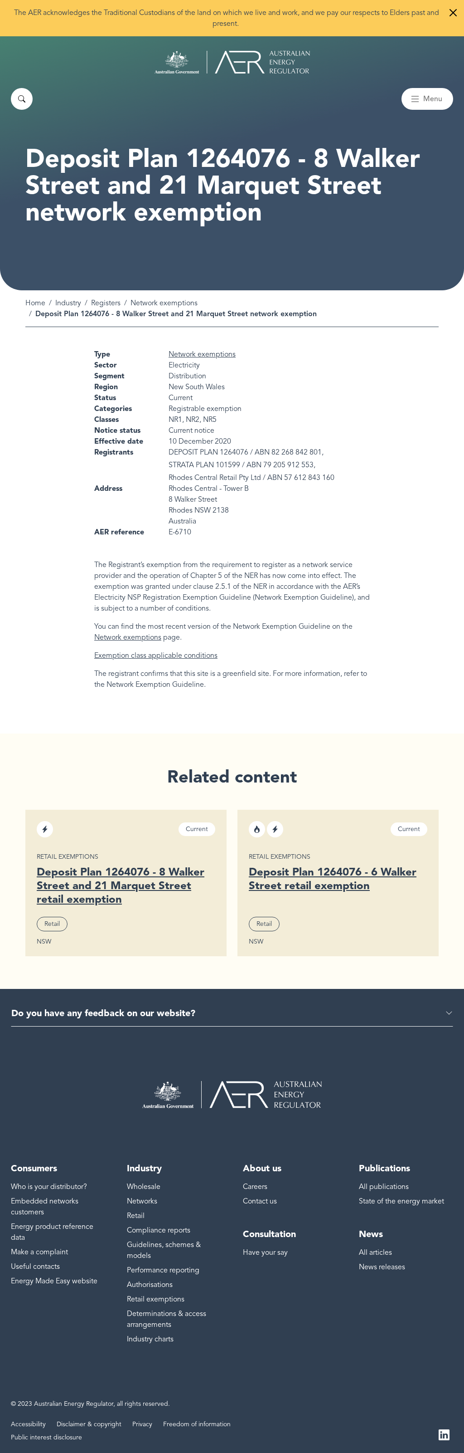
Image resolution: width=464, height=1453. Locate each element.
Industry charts (150, 1339)
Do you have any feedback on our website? (103, 1013)
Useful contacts (35, 1266)
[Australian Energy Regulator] (232, 62)
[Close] (453, 12)
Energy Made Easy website (54, 1281)
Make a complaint (39, 1252)
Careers (255, 1186)
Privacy (142, 1424)
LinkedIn (444, 1434)
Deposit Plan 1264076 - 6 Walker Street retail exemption (332, 878)
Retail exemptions (155, 1299)
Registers (106, 303)
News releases (382, 1267)
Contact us (260, 1201)
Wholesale (143, 1186)
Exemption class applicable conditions (156, 655)
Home (35, 303)
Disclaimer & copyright (89, 1424)
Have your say (265, 1252)
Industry (68, 303)
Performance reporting (163, 1270)
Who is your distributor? (49, 1186)
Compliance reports (158, 1230)
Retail (136, 1215)
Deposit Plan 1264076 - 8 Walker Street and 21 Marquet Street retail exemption (120, 885)
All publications (384, 1186)
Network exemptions (164, 303)
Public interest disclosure (46, 1437)
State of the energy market (401, 1201)
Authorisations (150, 1284)
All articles (375, 1252)
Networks (142, 1201)
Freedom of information (197, 1424)
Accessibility (28, 1424)
